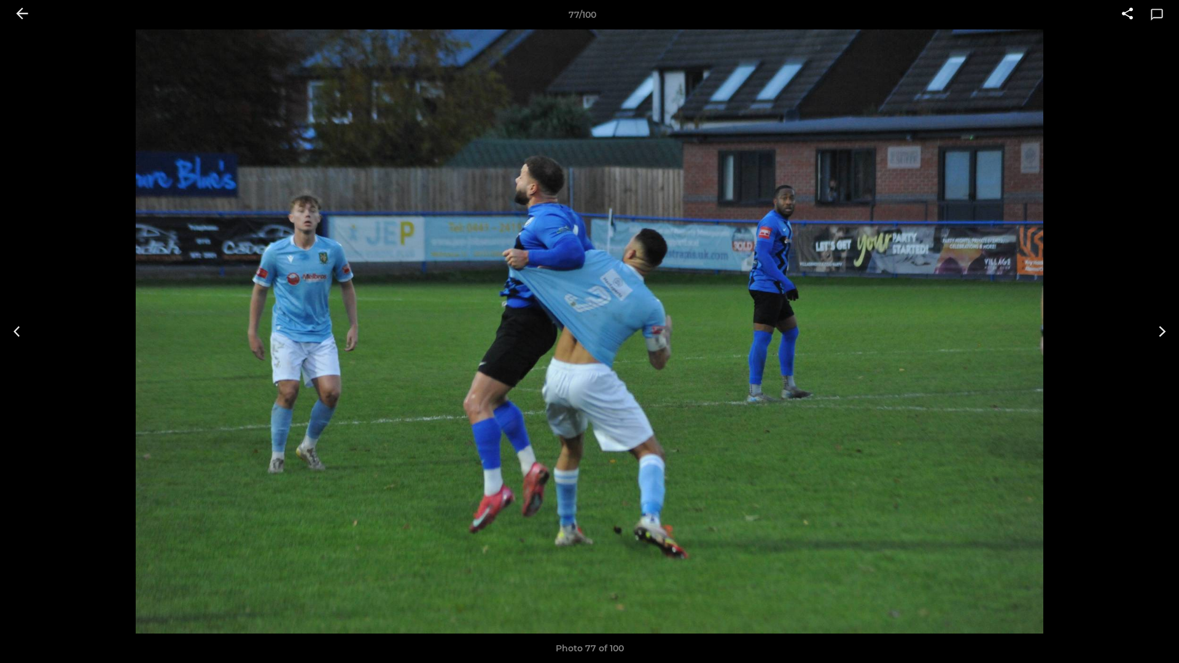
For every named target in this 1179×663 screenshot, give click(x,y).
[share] (1127, 14)
